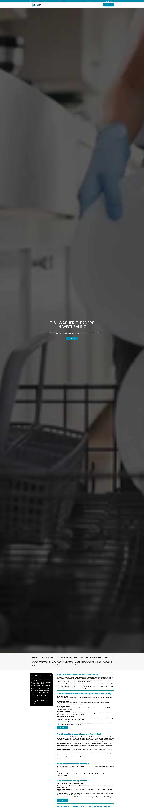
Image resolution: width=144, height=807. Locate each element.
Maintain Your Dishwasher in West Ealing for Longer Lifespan (41, 693)
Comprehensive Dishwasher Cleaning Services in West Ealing (42, 683)
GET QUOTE (72, 338)
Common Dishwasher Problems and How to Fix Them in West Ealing (41, 696)
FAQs (34, 703)
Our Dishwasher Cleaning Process (41, 690)
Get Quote (108, 5)
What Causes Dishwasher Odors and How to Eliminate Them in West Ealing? (41, 700)
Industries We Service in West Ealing (41, 688)
